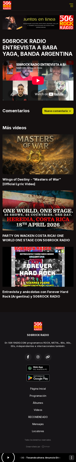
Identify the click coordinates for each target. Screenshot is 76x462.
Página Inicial (38, 388)
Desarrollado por (33, 447)
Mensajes (38, 424)
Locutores (38, 431)
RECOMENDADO (38, 416)
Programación (38, 395)
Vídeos (38, 409)
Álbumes (38, 402)
